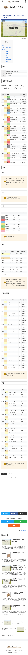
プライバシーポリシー (20, 650)
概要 (3, 45)
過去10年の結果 (6, 47)
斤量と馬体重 (8, 59)
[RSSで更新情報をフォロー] (14, 525)
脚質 (6, 61)
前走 (6, 51)
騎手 (6, 53)
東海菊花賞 (11, 473)
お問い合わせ (7, 650)
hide (9, 42)
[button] (25, 332)
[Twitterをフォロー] (7, 521)
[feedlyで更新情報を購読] (20, 521)
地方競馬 (4, 473)
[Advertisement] (14, 493)
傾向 (3, 49)
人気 (6, 57)
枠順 (6, 55)
